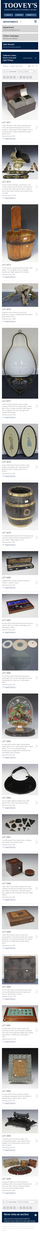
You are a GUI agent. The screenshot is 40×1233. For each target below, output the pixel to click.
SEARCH (30, 15)
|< (4, 77)
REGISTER (19, 15)
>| (30, 77)
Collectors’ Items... (6, 66)
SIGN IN (8, 15)
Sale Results (12, 66)
